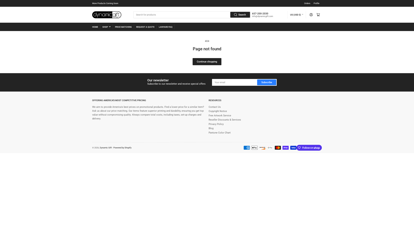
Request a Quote (145, 27)
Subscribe (266, 82)
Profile (316, 3)
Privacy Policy (216, 124)
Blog (211, 128)
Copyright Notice (218, 111)
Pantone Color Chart (220, 132)
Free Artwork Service (220, 115)
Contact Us (215, 106)
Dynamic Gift (106, 147)
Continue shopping (207, 61)
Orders (307, 3)
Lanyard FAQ (165, 27)
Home (95, 27)
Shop (105, 27)
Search (242, 14)
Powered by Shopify (122, 147)
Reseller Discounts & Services (225, 119)
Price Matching (123, 27)
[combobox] (192, 14)
